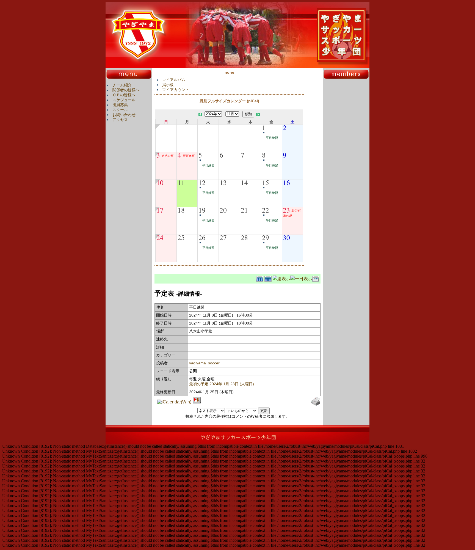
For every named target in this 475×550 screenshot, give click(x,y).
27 (223, 237)
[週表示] (281, 278)
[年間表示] (260, 278)
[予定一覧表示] (316, 278)
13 (223, 182)
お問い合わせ (124, 114)
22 (265, 209)
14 (244, 182)
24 (160, 237)
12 (202, 182)
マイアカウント (175, 89)
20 (223, 209)
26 (202, 237)
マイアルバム (173, 80)
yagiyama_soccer (204, 363)
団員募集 (120, 105)
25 (181, 237)
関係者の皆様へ (125, 90)
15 (265, 182)
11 (181, 182)
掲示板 (168, 84)
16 (286, 182)
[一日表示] (301, 278)
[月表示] (268, 278)
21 (244, 209)
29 (265, 237)
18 (181, 209)
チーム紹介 (122, 85)
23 (286, 209)
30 (286, 237)
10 (160, 182)
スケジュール (124, 100)
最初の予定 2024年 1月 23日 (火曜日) (221, 384)
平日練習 (272, 137)
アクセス (120, 119)
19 (202, 209)
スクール (120, 110)
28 (244, 237)
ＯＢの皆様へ (124, 95)
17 (160, 209)
